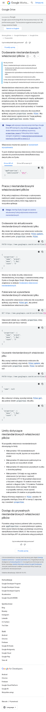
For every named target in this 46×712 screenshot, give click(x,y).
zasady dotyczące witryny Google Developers (27, 564)
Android (4, 635)
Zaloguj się (39, 3)
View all (4, 660)
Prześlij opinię (10, 47)
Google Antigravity (8, 649)
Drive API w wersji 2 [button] (24, 163)
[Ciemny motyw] (39, 168)
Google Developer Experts (11, 591)
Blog (3, 608)
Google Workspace (20, 35)
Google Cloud (6, 653)
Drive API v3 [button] (8, 163)
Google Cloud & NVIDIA (10, 598)
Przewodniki (9, 38)
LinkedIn (5, 618)
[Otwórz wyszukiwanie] (32, 2)
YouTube (5, 625)
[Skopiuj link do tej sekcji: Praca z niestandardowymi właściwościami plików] (31, 190)
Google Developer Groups (11, 587)
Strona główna (6, 35)
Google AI (5, 689)
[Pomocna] (26, 42)
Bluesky (4, 611)
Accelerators (6, 594)
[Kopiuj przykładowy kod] (42, 168)
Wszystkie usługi (8, 692)
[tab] (8, 163)
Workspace (24, 2)
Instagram (5, 615)
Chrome (4, 639)
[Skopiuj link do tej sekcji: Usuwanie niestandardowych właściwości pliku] (8, 356)
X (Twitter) (5, 622)
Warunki (4, 701)
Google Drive (8, 9)
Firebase (5, 642)
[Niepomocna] (29, 42)
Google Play (6, 657)
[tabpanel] (23, 172)
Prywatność (14, 701)
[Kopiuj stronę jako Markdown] (35, 56)
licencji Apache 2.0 (16, 562)
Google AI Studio (7, 646)
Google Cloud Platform (10, 685)
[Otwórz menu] (3, 2)
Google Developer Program (11, 584)
